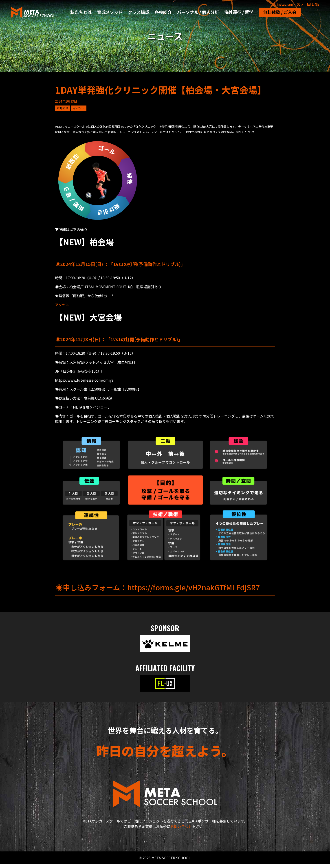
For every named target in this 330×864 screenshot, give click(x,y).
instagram (285, 4)
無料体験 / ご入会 (279, 12)
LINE (315, 4)
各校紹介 (163, 12)
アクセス (62, 304)
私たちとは (81, 12)
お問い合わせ (181, 826)
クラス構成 (138, 12)
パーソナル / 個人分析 (198, 12)
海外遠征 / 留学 (238, 12)
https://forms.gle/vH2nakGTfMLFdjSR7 (193, 587)
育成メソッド (110, 12)
